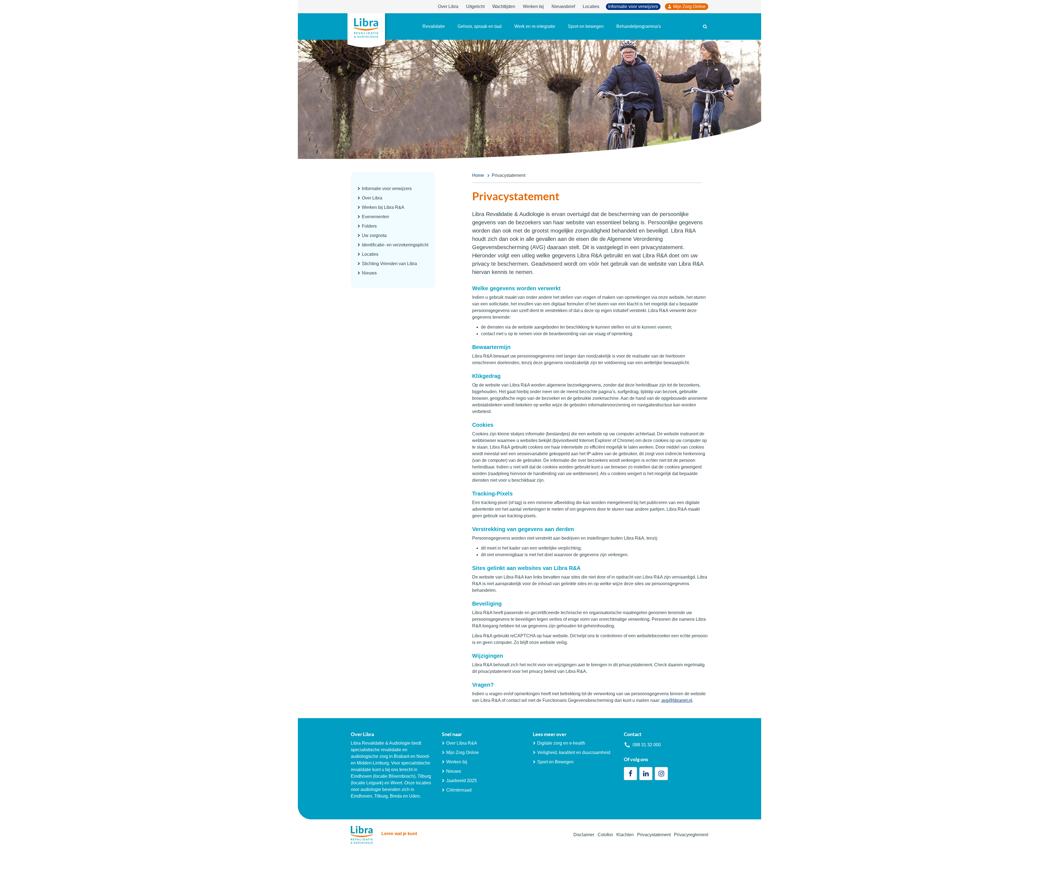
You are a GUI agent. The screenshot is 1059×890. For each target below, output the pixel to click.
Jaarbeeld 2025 (461, 780)
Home (478, 175)
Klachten (625, 834)
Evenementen (375, 216)
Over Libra (448, 6)
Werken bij (533, 6)
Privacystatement (654, 834)
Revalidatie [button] (433, 26)
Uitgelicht (475, 6)
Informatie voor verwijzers (633, 6)
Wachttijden (503, 6)
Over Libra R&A (461, 743)
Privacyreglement (691, 834)
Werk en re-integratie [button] (534, 26)
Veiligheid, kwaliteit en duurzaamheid (573, 752)
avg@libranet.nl (676, 700)
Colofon (605, 834)
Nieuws (369, 273)
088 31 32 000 (647, 744)
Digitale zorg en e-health (561, 743)
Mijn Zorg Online (689, 6)
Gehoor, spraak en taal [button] (480, 26)
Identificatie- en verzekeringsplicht (395, 245)
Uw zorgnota (374, 235)
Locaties (591, 6)
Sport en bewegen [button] (586, 26)
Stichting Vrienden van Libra (389, 263)
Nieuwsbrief (563, 6)
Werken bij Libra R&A (383, 207)
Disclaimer (583, 834)
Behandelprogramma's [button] (638, 26)
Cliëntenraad (459, 790)
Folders (369, 226)
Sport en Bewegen (555, 762)
